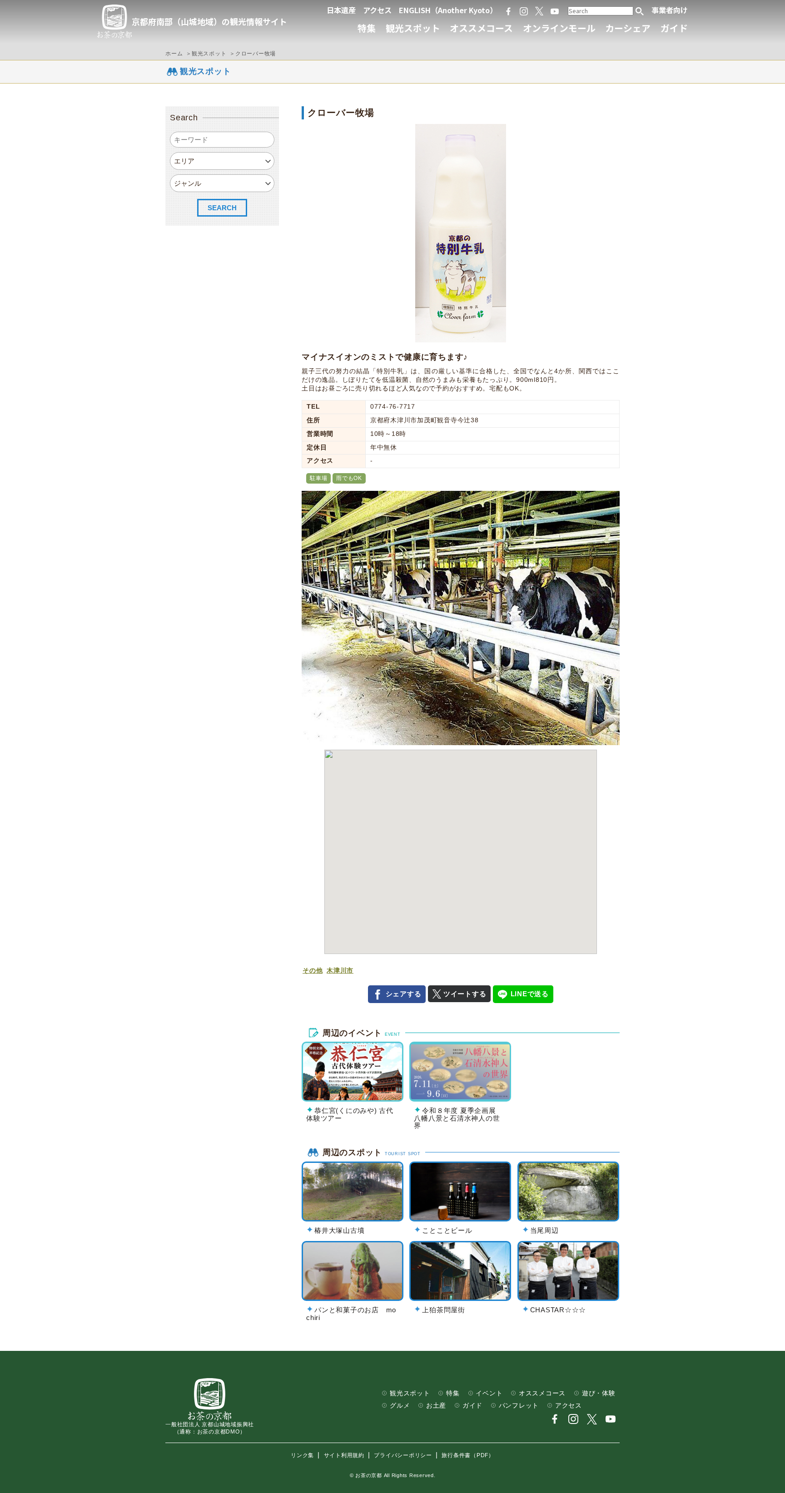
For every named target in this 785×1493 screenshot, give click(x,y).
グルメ (400, 1405)
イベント (489, 1393)
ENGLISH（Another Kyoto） (448, 10)
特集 (367, 28)
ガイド (674, 28)
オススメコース (481, 28)
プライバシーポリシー (403, 1455)
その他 (313, 970)
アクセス (377, 10)
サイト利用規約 (344, 1455)
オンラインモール (559, 28)
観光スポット (413, 28)
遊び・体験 (599, 1393)
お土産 (436, 1405)
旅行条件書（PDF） (468, 1455)
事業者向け (669, 10)
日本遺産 (341, 10)
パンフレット (519, 1405)
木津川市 (340, 970)
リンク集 (302, 1455)
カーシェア (628, 28)
